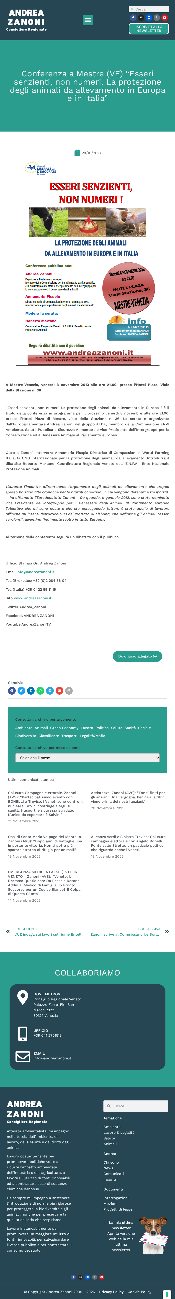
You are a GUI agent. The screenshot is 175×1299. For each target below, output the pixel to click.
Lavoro (87, 728)
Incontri (110, 1179)
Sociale (144, 728)
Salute (116, 728)
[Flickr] (149, 17)
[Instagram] (141, 17)
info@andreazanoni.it (35, 572)
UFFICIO (40, 1030)
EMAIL (39, 1053)
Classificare (49, 736)
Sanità (130, 728)
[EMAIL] (22, 1056)
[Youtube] (164, 17)
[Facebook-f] (133, 17)
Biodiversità (25, 736)
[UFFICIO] (22, 1034)
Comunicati (113, 1174)
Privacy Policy (112, 1292)
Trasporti (69, 736)
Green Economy (64, 728)
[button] (88, 20)
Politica (102, 728)
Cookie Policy (139, 1292)
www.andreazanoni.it (32, 598)
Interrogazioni (116, 1198)
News (108, 1168)
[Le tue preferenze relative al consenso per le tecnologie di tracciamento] (167, 1294)
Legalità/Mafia (92, 736)
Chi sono (111, 1162)
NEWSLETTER (149, 29)
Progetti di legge (117, 1209)
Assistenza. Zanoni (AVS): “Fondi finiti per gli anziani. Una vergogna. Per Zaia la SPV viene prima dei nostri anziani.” (128, 797)
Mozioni (110, 1203)
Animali (41, 728)
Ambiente (23, 728)
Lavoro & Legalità (118, 1132)
